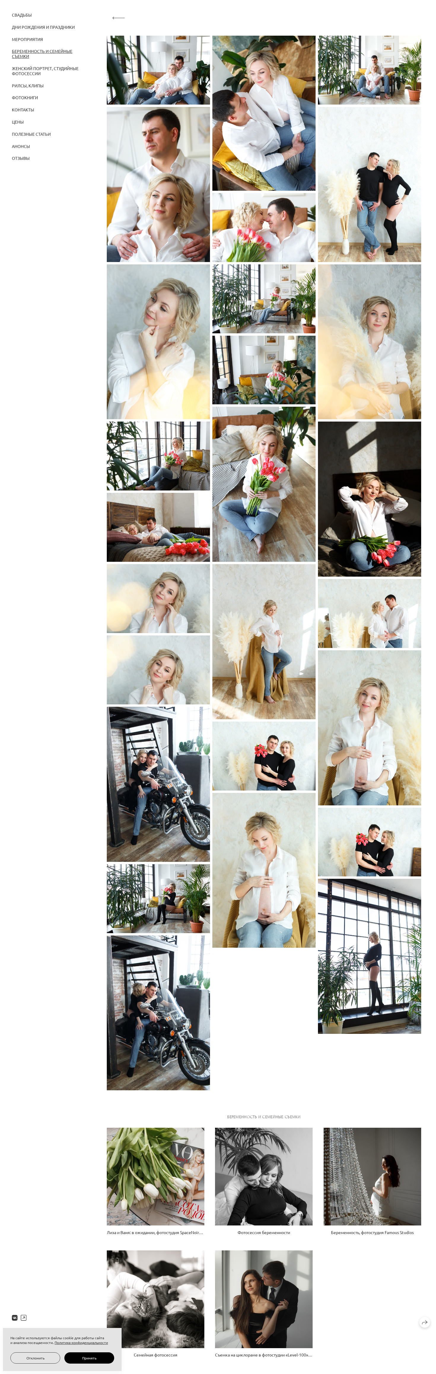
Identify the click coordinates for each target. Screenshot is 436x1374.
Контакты (23, 109)
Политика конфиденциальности (81, 1342)
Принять (89, 1358)
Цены (18, 121)
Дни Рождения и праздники (43, 27)
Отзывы (21, 158)
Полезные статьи (31, 134)
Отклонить (35, 1358)
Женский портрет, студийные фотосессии (45, 71)
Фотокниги (25, 97)
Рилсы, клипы (28, 85)
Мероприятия (27, 39)
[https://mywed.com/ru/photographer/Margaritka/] (23, 1317)
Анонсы (21, 146)
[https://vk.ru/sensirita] (14, 1317)
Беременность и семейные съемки (42, 53)
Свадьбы (22, 15)
